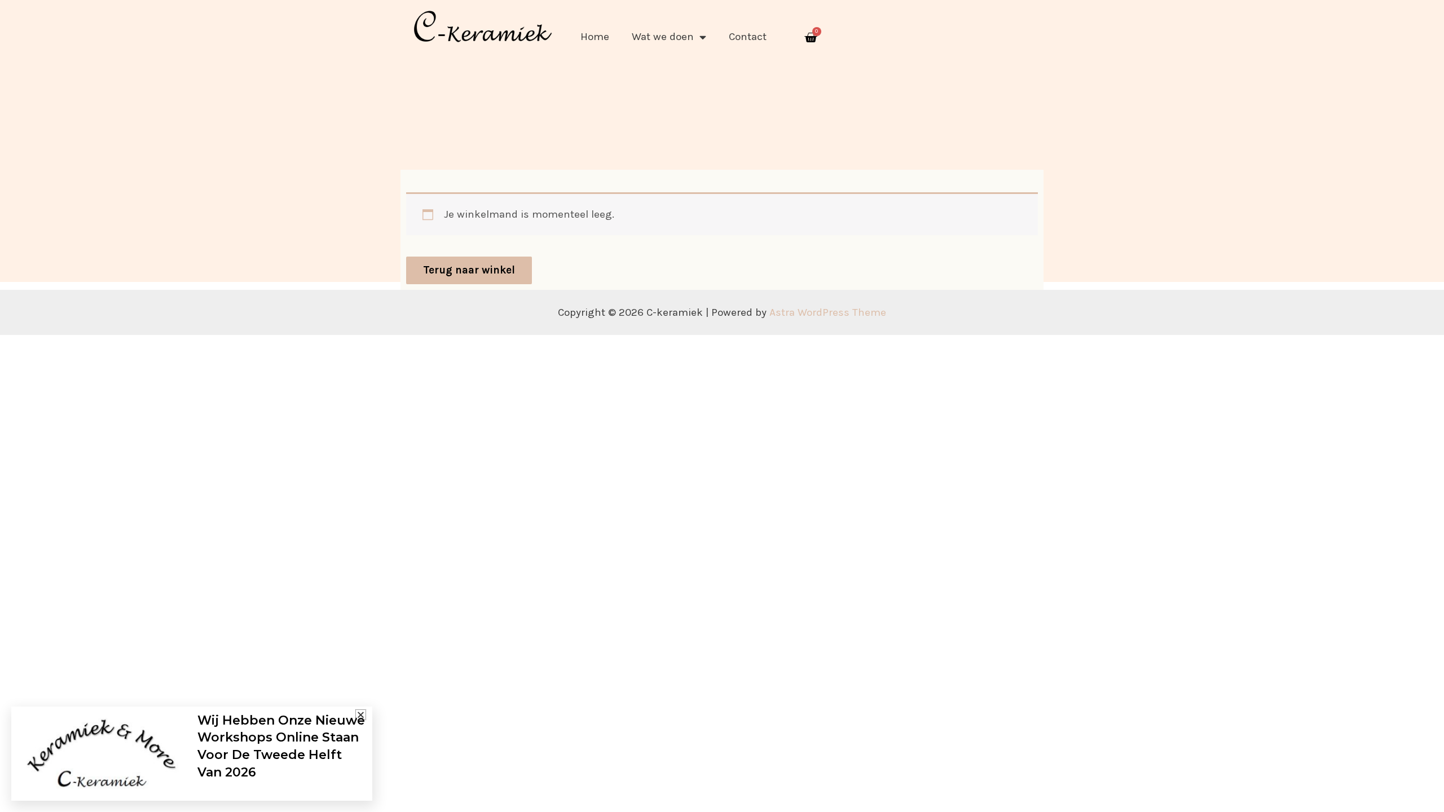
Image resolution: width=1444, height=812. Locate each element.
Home (594, 36)
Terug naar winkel (469, 270)
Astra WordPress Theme (827, 312)
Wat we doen (663, 36)
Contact (748, 36)
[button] (360, 714)
